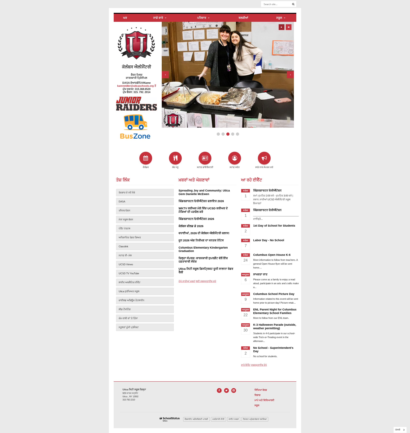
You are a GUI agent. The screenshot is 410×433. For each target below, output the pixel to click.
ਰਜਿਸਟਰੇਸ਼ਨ (124, 210)
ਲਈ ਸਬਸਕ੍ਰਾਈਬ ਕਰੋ (206, 281)
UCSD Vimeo (126, 264)
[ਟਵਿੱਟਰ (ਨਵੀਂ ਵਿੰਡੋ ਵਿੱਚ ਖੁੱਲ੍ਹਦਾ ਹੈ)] (226, 390)
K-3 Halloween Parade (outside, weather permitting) (274, 326)
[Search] (293, 4)
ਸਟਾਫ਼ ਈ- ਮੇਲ (125, 255)
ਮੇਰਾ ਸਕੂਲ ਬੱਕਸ (126, 219)
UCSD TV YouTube (129, 273)
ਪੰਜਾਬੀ (397, 430)
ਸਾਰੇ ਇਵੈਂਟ (245, 365)
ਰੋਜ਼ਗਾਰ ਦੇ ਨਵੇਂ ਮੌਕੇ (127, 192)
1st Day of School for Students (274, 225)
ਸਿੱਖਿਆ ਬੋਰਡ (260, 390)
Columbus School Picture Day (273, 294)
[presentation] (165, 74)
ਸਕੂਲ (256, 405)
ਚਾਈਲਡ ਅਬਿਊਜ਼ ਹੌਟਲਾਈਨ (131, 300)
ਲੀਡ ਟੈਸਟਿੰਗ (125, 309)
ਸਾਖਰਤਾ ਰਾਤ (260, 274)
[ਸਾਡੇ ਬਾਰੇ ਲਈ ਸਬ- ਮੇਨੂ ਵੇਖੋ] (165, 18)
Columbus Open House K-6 (272, 254)
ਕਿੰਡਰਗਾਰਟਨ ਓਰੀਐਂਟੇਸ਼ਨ (267, 190)
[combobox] (400, 430)
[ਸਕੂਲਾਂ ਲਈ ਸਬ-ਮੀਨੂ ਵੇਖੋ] (284, 18)
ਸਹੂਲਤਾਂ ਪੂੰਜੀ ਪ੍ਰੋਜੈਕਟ (129, 327)
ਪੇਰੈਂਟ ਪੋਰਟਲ (124, 228)
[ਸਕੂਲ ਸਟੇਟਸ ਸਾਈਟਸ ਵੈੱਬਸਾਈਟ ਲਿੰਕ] (170, 419)
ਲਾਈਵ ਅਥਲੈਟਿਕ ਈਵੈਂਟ (129, 282)
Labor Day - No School (268, 240)
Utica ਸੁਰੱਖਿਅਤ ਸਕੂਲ (129, 291)
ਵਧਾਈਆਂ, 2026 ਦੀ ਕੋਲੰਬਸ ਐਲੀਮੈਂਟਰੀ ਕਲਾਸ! (204, 233)
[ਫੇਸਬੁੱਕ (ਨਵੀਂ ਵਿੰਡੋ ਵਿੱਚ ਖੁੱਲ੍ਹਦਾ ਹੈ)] (219, 390)
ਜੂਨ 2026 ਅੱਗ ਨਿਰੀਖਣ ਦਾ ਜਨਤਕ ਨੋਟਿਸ (201, 240)
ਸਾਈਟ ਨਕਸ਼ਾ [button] (234, 419)
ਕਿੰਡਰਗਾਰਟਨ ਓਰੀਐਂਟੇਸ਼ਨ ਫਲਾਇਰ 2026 (201, 201)
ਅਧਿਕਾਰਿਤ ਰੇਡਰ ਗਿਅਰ (130, 237)
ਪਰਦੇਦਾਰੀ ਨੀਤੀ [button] (218, 419)
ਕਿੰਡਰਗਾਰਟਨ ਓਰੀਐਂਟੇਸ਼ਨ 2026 (196, 219)
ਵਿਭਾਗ (257, 395)
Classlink (123, 246)
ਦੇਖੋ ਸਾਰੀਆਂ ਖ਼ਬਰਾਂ (187, 281)
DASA (122, 201)
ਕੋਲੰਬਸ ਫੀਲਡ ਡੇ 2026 (191, 226)
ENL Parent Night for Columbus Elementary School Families (274, 311)
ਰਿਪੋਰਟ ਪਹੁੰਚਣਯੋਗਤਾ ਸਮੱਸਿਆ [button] (255, 419)
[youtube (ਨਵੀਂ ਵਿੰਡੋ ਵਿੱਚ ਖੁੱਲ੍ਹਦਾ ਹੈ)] (233, 390)
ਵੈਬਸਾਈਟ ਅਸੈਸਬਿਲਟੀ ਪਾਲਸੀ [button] (196, 419)
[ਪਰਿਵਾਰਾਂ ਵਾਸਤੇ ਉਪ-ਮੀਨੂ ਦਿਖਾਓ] (208, 18)
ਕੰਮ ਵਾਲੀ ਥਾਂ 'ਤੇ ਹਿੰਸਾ (128, 318)
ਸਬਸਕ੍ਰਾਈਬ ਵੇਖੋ (259, 365)
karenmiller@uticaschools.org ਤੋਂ (136, 86)
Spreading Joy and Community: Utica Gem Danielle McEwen (204, 192)
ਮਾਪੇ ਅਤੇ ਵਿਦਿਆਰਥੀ (264, 400)
